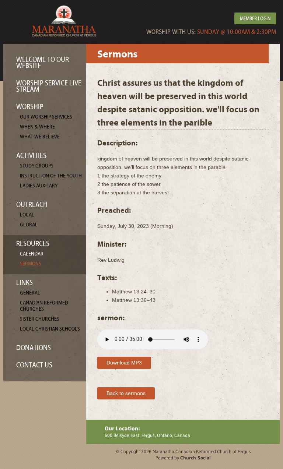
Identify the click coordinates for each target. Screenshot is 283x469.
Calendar (31, 254)
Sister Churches (39, 319)
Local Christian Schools (50, 329)
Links (24, 282)
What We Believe (40, 137)
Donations (33, 347)
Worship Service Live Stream (48, 86)
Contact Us (34, 365)
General (30, 293)
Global (29, 225)
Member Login (255, 19)
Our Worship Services (46, 117)
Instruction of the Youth (51, 176)
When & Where (37, 127)
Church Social (195, 458)
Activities (31, 155)
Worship (29, 106)
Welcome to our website (42, 62)
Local (27, 215)
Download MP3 (124, 363)
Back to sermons (126, 393)
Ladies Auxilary (38, 186)
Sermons (30, 264)
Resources (32, 243)
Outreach (32, 204)
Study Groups (36, 166)
